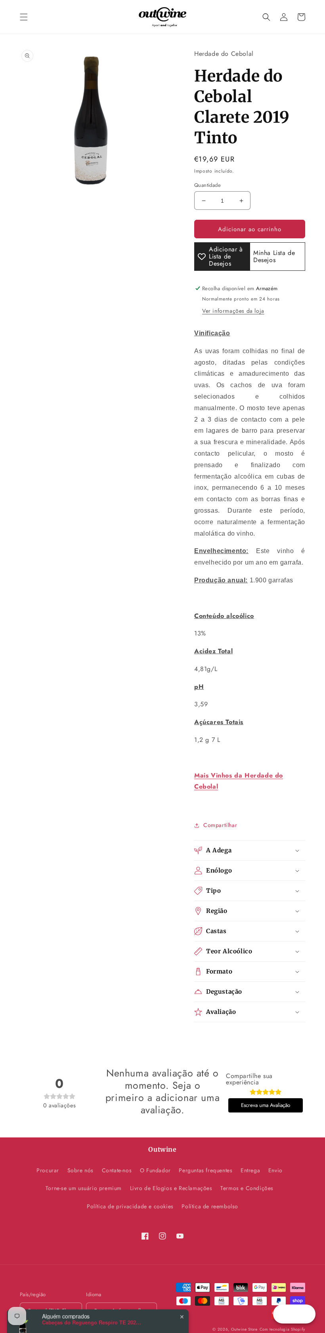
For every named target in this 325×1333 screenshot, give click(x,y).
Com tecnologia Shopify (282, 1329)
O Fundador (155, 1170)
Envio (275, 1170)
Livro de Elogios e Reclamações (171, 1188)
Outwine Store (244, 1329)
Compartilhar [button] (220, 825)
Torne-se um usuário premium (84, 1188)
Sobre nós (80, 1170)
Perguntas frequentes (205, 1170)
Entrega (250, 1170)
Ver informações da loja (233, 311)
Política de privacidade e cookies (130, 1206)
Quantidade (207, 185)
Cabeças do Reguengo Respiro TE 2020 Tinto (91, 1305)
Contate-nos (117, 1170)
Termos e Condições (246, 1188)
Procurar (47, 1170)
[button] (23, 17)
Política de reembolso (210, 1206)
